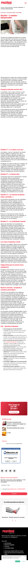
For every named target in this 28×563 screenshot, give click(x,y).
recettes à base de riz (11, 342)
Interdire (23, 561)
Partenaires (7, 543)
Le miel (9, 432)
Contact (6, 546)
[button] (25, 3)
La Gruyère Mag (9, 548)
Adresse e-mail (5, 485)
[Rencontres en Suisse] (11, 464)
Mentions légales (9, 545)
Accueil (2, 7)
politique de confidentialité (17, 489)
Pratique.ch (14, 537)
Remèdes (16, 7)
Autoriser (18, 561)
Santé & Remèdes (9, 7)
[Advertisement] (14, 62)
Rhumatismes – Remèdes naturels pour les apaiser (13, 517)
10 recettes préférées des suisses (15, 428)
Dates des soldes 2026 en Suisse (13, 551)
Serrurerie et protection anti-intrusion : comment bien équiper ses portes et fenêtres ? (16, 423)
